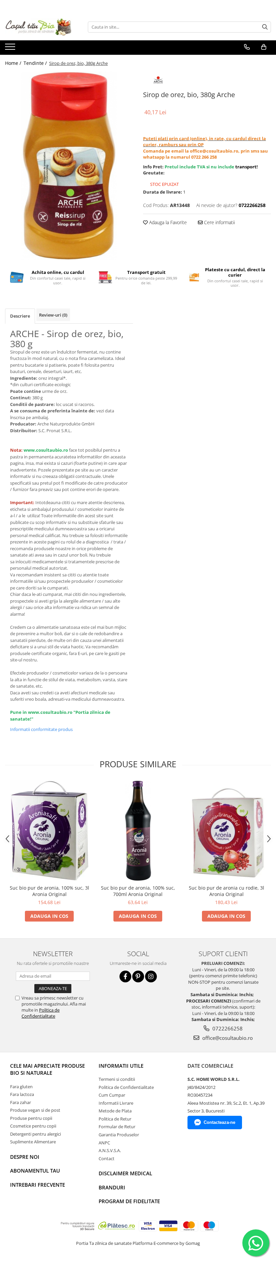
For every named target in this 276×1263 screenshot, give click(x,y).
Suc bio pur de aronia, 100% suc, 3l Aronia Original (49, 891)
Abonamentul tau (35, 1170)
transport (245, 167)
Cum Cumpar (112, 1095)
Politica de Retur (115, 1119)
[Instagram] (151, 976)
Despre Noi (24, 1156)
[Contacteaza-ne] (246, 47)
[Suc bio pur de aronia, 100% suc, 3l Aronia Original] (49, 830)
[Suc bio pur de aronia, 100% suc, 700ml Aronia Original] (138, 830)
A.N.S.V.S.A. (110, 1150)
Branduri (112, 1187)
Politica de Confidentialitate (41, 1013)
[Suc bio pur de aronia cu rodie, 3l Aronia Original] (226, 831)
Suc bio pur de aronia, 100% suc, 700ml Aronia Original (138, 891)
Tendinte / (36, 63)
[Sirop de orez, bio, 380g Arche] (69, 166)
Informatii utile (121, 1065)
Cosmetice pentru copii (33, 1126)
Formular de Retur (117, 1127)
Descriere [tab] (20, 316)
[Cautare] (265, 27)
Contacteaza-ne (219, 1122)
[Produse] (11, 49)
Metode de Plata (115, 1111)
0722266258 (227, 1028)
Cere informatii (219, 222)
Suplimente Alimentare (33, 1142)
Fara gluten (21, 1087)
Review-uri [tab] (53, 315)
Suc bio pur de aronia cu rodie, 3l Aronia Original (226, 891)
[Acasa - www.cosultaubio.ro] (38, 26)
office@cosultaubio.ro (227, 1037)
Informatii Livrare (116, 1103)
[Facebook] (125, 976)
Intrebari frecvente (37, 1184)
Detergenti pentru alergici (35, 1134)
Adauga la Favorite (167, 222)
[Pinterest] (138, 976)
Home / (14, 63)
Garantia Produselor (119, 1135)
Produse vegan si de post (35, 1110)
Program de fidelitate (129, 1201)
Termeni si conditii (117, 1079)
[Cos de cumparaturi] (263, 47)
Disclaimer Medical (125, 1173)
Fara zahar (20, 1102)
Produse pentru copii (31, 1118)
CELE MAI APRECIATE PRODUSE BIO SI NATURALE (47, 1069)
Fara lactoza (22, 1094)
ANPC (104, 1143)
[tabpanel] (69, 166)
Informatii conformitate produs (41, 729)
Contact (106, 1158)
